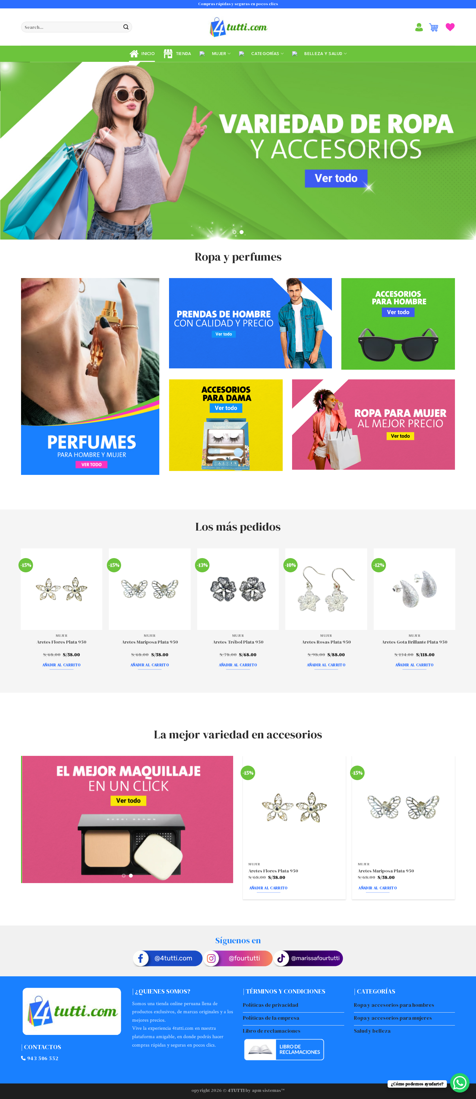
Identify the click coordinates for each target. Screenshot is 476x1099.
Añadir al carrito (61, 663)
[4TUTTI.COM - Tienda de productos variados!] (238, 27)
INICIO (147, 54)
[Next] (458, 150)
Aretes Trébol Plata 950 (238, 641)
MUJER (217, 54)
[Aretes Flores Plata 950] (62, 588)
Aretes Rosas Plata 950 (326, 641)
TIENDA (182, 54)
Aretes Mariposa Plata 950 (150, 641)
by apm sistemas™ (264, 1089)
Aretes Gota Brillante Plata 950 (415, 641)
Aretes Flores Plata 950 (61, 641)
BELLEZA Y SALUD (322, 54)
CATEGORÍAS (264, 54)
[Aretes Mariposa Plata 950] (150, 588)
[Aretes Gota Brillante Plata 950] (415, 588)
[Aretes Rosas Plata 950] (326, 588)
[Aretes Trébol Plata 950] (238, 588)
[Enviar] (125, 27)
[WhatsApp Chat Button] (460, 1083)
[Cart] (433, 27)
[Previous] (18, 150)
